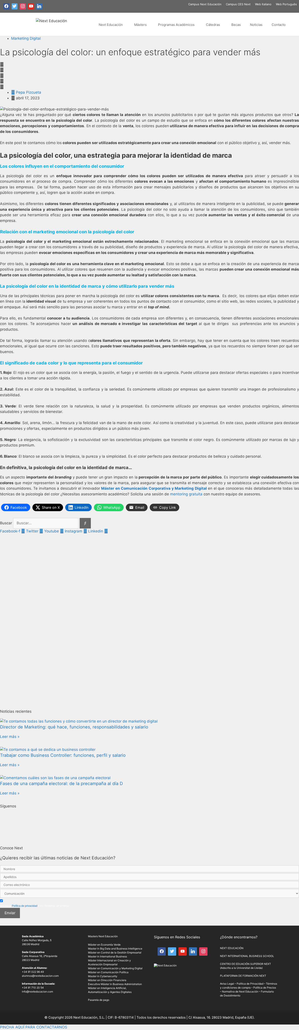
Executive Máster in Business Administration (115, 984)
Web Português (286, 4)
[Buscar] (85, 523)
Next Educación (111, 25)
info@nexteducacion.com (37, 991)
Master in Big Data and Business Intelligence (115, 948)
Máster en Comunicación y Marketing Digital (115, 968)
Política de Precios (264, 987)
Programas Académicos (176, 25)
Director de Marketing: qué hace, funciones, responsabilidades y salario (74, 727)
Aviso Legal (227, 983)
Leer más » (9, 736)
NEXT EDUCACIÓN (231, 948)
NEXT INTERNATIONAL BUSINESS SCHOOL (247, 956)
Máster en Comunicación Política (108, 972)
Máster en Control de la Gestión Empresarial (114, 952)
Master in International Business (107, 956)
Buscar (6, 523)
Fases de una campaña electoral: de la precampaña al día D (61, 783)
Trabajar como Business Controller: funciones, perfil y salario (63, 755)
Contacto (279, 25)
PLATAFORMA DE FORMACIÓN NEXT (243, 975)
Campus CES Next (238, 4)
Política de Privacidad (250, 983)
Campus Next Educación (205, 4)
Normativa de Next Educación (240, 991)
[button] (149, 65)
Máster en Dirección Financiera (107, 980)
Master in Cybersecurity (102, 976)
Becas (236, 25)
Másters (140, 25)
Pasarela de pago (98, 999)
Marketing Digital (26, 38)
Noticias (256, 25)
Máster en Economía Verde (104, 944)
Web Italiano (263, 4)
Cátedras (213, 25)
